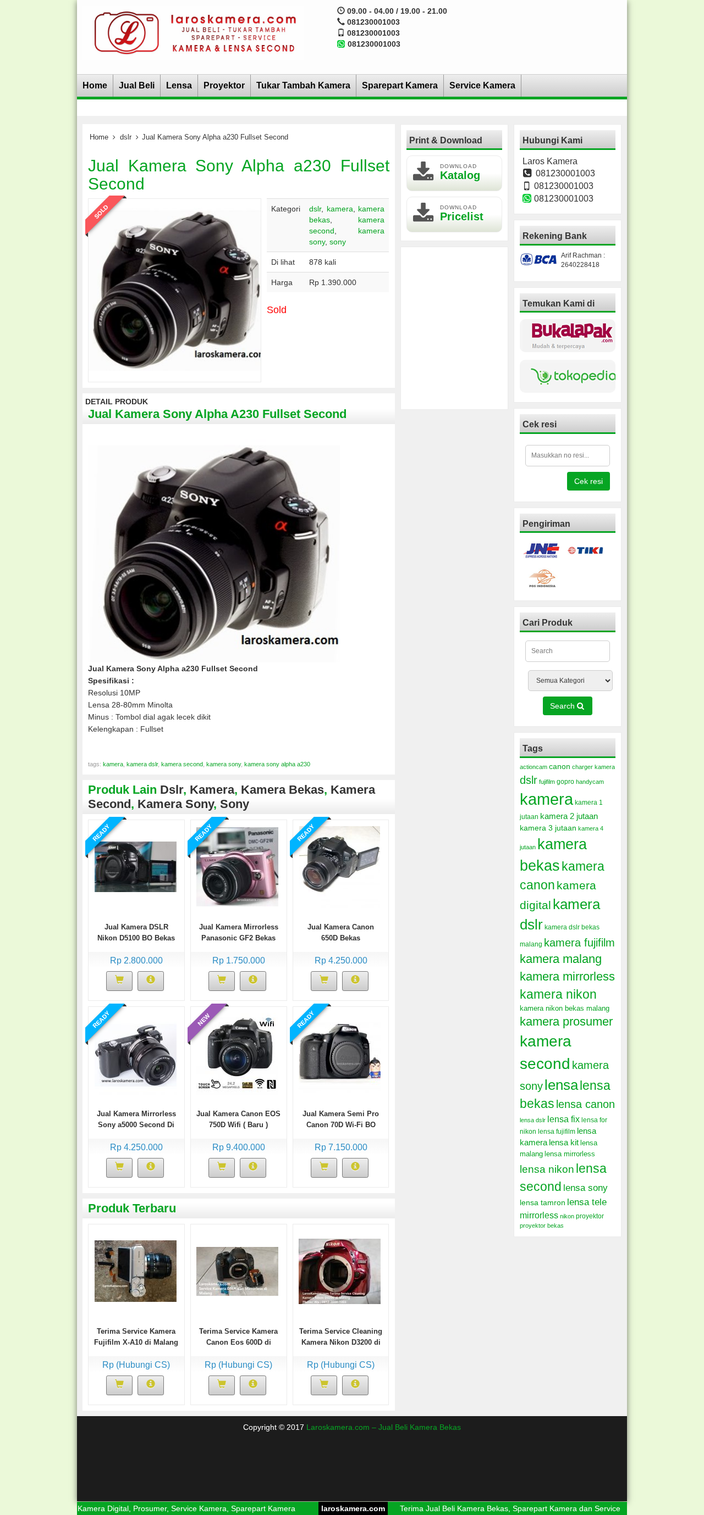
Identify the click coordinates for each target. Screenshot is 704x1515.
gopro (565, 782)
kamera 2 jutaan (569, 816)
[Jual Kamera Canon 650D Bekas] (339, 866)
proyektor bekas (542, 1225)
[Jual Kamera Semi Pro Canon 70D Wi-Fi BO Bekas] (340, 1053)
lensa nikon (547, 1169)
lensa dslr (533, 1120)
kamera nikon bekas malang (564, 1008)
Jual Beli (137, 85)
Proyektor (224, 85)
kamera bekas (282, 790)
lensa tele (587, 1202)
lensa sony (585, 1188)
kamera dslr (142, 764)
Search (563, 705)
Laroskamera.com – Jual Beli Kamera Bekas (383, 1427)
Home (94, 85)
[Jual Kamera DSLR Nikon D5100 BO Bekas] (136, 866)
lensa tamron (542, 1203)
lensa (561, 1085)
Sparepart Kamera (400, 85)
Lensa (179, 85)
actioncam (533, 767)
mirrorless (539, 1215)
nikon (567, 1216)
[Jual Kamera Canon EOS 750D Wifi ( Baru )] (237, 1053)
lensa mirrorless (569, 1154)
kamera (340, 208)
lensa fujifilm (556, 1131)
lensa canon (585, 1104)
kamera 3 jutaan (548, 827)
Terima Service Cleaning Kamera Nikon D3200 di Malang (340, 1342)
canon (559, 766)
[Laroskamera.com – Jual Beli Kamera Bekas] (193, 32)
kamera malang (561, 959)
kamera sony (223, 764)
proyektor (590, 1216)
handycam (590, 781)
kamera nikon (558, 994)
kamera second (182, 764)
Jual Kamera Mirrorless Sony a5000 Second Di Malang (136, 1125)
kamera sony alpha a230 (277, 764)
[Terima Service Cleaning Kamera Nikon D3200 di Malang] (340, 1270)
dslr (125, 137)
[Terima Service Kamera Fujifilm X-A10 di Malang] (136, 1270)
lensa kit (564, 1142)
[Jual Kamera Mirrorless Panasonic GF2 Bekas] (237, 866)
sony (337, 241)
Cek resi (588, 481)
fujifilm (547, 781)
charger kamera (593, 767)
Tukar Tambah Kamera (303, 85)
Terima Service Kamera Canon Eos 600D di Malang (238, 1342)
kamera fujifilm (579, 943)
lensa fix (563, 1119)
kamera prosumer (566, 1021)
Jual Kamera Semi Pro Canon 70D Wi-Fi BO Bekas (340, 1125)
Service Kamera (482, 85)
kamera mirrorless (567, 976)
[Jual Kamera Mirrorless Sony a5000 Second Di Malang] (136, 1053)
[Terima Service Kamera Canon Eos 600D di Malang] (237, 1270)
